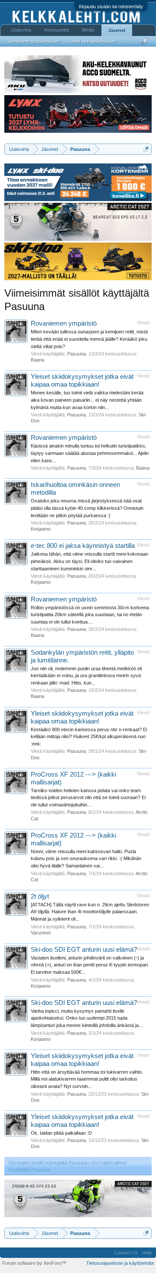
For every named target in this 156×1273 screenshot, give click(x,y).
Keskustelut (56, 29)
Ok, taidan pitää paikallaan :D (61, 1132)
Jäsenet (117, 30)
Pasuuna (76, 353)
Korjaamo (41, 528)
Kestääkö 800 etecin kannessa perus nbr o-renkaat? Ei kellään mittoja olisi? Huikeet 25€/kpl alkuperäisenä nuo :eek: (89, 736)
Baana (37, 359)
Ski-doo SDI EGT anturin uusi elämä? (84, 949)
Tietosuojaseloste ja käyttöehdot (120, 1263)
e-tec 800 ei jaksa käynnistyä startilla (83, 545)
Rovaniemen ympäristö (64, 323)
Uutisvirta (21, 29)
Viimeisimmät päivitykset (33, 41)
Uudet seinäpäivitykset (91, 41)
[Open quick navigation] (146, 149)
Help (147, 1252)
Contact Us (126, 1252)
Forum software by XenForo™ (34, 1263)
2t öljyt (40, 896)
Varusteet (41, 932)
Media (88, 29)
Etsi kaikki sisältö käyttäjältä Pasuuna (48, 1162)
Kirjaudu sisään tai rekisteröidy (111, 6)
